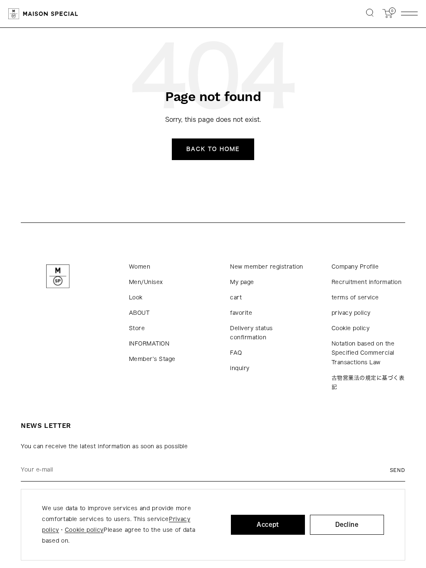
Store (137, 328)
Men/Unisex (146, 282)
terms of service (355, 297)
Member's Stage (152, 359)
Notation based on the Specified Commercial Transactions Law (363, 353)
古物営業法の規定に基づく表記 (368, 382)
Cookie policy (351, 328)
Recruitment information (367, 282)
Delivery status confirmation (251, 333)
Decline (347, 524)
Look (136, 297)
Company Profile (355, 266)
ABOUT (139, 313)
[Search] (370, 13)
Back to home (213, 149)
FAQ (236, 353)
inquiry (240, 368)
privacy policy (351, 313)
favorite (241, 313)
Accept (268, 524)
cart (236, 297)
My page (242, 282)
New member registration (266, 266)
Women (140, 266)
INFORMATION (149, 343)
